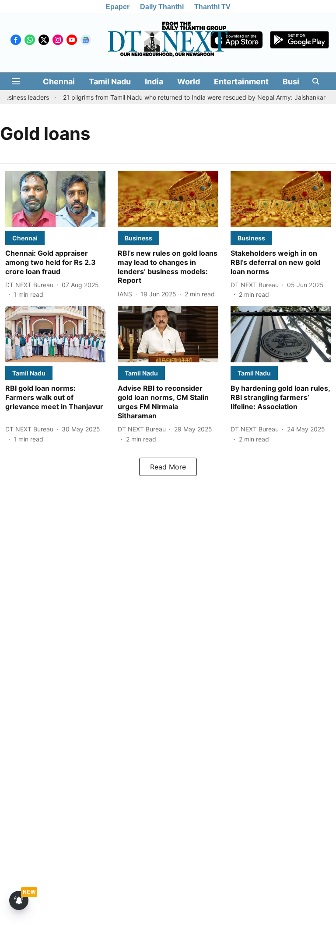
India (154, 81)
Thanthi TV (212, 6)
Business (300, 81)
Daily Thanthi (162, 6)
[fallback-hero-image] (55, 199)
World (188, 81)
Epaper (117, 6)
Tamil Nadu (110, 81)
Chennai (59, 81)
